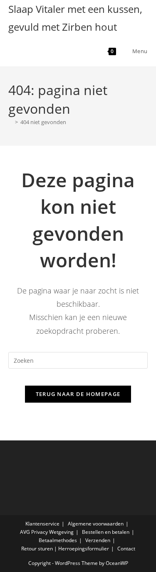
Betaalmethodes (58, 540)
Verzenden (97, 540)
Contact (126, 548)
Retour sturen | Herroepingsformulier (65, 548)
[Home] (10, 122)
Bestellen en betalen (105, 531)
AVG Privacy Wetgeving (47, 531)
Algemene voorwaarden (96, 523)
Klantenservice (42, 523)
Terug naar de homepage (78, 394)
